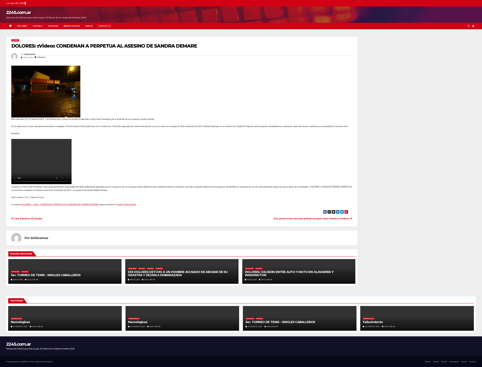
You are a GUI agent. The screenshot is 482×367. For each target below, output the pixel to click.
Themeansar (48, 362)
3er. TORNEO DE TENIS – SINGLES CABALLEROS (45, 275)
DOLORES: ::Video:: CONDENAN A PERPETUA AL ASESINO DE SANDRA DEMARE (60, 204)
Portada (150, 268)
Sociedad (159, 268)
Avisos (89, 26)
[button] (469, 26)
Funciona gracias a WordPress (17, 362)
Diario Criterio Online (126, 204)
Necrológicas (72, 26)
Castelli (37, 26)
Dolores (22, 26)
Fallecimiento (373, 322)
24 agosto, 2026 (20, 326)
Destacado (15, 271)
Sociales (53, 26)
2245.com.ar (18, 12)
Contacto (104, 26)
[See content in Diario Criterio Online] (45, 91)
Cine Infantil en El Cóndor (28, 218)
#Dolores (41, 57)
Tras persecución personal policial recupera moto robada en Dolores (312, 218)
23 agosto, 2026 (255, 326)
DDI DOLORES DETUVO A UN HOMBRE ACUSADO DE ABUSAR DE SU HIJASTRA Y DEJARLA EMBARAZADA (178, 273)
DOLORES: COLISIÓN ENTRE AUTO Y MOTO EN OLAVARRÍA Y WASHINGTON (289, 273)
